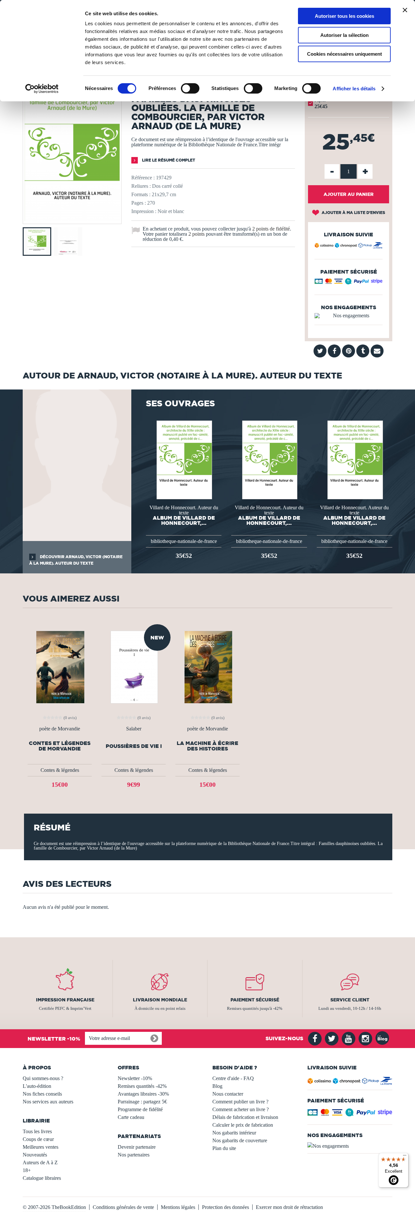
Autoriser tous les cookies (344, 16)
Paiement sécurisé (255, 999)
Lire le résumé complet (168, 160)
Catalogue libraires (42, 1178)
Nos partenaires (133, 1154)
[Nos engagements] (348, 315)
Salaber (133, 728)
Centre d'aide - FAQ (233, 1078)
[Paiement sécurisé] (348, 282)
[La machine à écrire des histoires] (208, 666)
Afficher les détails (354, 88)
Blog (217, 1086)
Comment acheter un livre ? (240, 1109)
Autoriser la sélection (344, 35)
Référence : (143, 177)
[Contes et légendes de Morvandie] (60, 666)
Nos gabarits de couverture (239, 1140)
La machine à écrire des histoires (207, 745)
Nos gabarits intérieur (234, 1132)
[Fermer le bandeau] (405, 10)
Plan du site (224, 1148)
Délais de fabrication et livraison (245, 1117)
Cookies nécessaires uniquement (344, 54)
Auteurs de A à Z (40, 1162)
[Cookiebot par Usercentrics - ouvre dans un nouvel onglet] (42, 89)
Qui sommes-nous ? (43, 1078)
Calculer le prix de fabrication (242, 1125)
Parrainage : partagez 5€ (142, 1101)
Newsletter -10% (135, 1078)
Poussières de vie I (134, 746)
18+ (27, 1170)
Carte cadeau (131, 1117)
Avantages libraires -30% (143, 1094)
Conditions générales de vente (123, 1207)
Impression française (65, 999)
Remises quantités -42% (142, 1086)
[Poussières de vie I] (133, 666)
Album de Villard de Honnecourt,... (184, 520)
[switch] (190, 88)
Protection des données (225, 1207)
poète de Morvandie (59, 728)
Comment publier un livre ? (240, 1101)
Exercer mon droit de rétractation (289, 1207)
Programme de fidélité (140, 1109)
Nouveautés (35, 1154)
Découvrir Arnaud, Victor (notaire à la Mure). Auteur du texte (76, 560)
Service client (349, 999)
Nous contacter (227, 1094)
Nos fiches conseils (42, 1094)
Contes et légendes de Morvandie (59, 745)
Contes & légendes (60, 770)
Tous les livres (37, 1131)
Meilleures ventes (40, 1147)
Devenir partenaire (137, 1147)
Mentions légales (178, 1207)
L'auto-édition (37, 1086)
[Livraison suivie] (348, 246)
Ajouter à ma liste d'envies (353, 212)
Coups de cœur (38, 1139)
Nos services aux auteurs (48, 1101)
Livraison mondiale (160, 999)
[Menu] (405, 1157)
